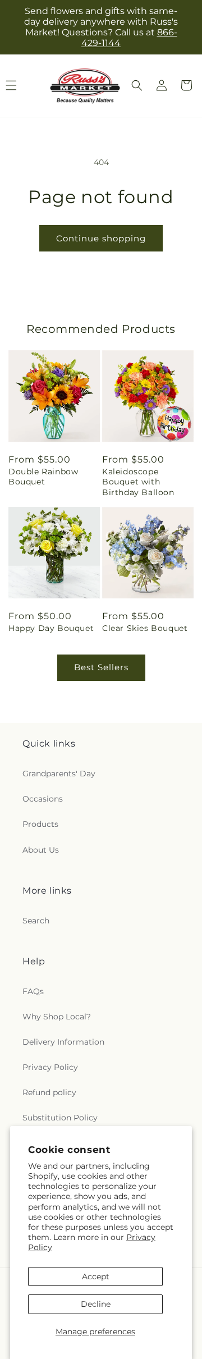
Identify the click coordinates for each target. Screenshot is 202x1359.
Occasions (42, 799)
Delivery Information (63, 1042)
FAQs (33, 991)
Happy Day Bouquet (51, 628)
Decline (96, 1304)
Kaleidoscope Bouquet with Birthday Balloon (138, 481)
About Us (40, 850)
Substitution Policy (60, 1118)
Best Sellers (101, 667)
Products (40, 824)
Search (35, 921)
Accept (95, 1276)
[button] (137, 85)
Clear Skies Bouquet (144, 628)
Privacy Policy (50, 1067)
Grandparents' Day (58, 773)
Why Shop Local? (56, 1017)
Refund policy (49, 1092)
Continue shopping (101, 238)
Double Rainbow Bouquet (43, 476)
